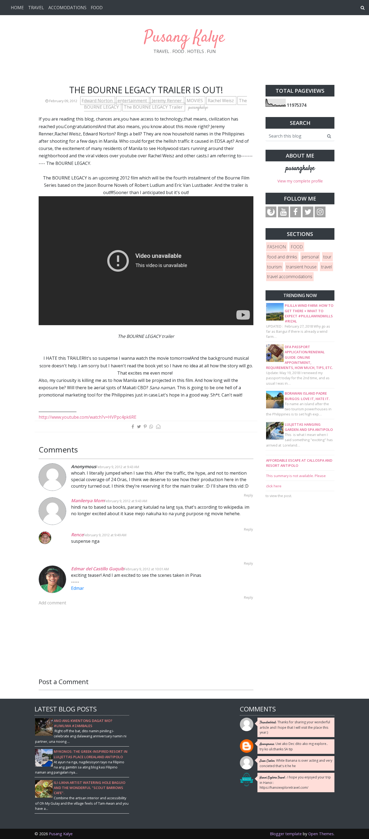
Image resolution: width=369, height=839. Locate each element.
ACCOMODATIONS (67, 8)
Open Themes (321, 833)
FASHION (276, 247)
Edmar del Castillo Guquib (97, 569)
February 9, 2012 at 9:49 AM (104, 534)
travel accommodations (289, 276)
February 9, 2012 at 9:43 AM (117, 466)
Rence (77, 535)
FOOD (97, 8)
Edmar (77, 588)
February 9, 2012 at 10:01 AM (146, 569)
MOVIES (195, 101)
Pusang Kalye (184, 37)
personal (310, 257)
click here (273, 486)
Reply (248, 495)
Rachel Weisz (221, 101)
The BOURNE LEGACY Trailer (154, 107)
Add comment (52, 603)
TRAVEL (36, 8)
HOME (17, 8)
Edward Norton (98, 101)
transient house (301, 267)
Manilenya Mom (87, 501)
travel (326, 267)
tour (327, 257)
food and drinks (282, 257)
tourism (274, 267)
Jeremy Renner (167, 101)
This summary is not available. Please (296, 475)
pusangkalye (300, 168)
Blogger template (286, 833)
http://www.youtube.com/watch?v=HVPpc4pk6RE (87, 417)
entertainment (133, 101)
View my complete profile (300, 181)
